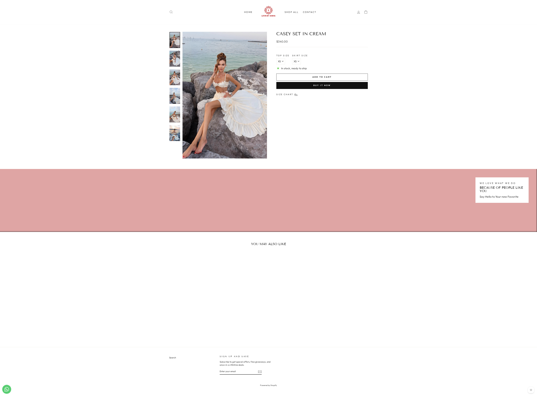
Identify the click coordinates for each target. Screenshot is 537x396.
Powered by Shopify (268, 385)
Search (172, 357)
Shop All (292, 12)
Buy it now (322, 85)
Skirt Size (300, 55)
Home (248, 12)
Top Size (282, 55)
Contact (309, 12)
